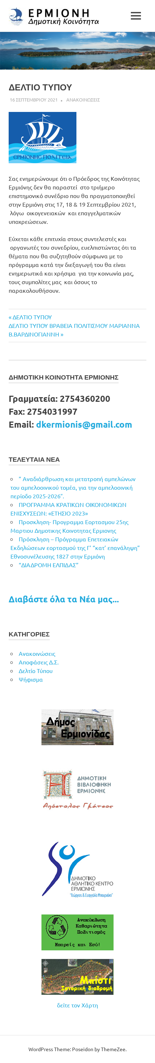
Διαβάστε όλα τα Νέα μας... (64, 599)
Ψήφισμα (31, 679)
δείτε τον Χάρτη (77, 1004)
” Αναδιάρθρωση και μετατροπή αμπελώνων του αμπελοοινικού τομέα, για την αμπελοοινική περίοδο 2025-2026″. (73, 487)
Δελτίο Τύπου (36, 670)
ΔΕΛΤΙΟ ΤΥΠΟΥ (32, 316)
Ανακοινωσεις (83, 100)
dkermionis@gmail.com (84, 424)
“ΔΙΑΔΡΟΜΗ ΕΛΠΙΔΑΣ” (49, 564)
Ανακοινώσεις (37, 653)
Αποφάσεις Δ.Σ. (39, 661)
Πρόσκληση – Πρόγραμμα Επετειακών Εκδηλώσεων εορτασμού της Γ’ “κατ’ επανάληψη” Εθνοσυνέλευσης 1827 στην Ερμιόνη (75, 547)
